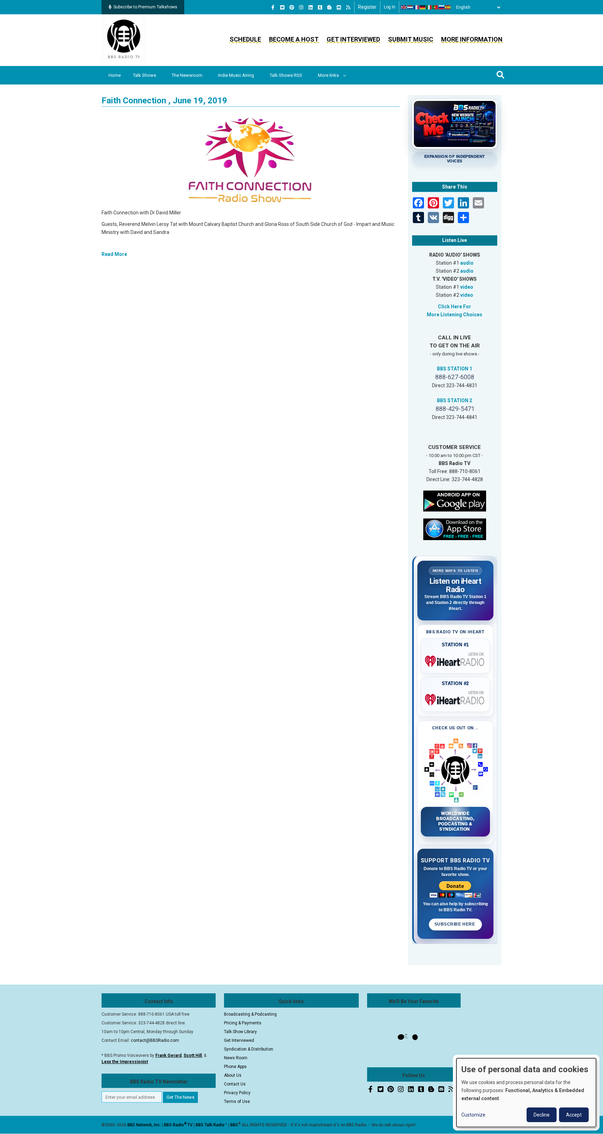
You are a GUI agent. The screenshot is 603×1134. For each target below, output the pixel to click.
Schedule (245, 39)
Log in (389, 7)
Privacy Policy (237, 1092)
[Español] (448, 7)
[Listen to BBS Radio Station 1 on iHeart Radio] (455, 659)
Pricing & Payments (242, 1023)
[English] (404, 7)
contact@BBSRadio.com (155, 1040)
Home (115, 75)
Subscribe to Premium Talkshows (145, 7)
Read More (114, 254)
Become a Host (294, 39)
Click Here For (454, 306)
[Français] (417, 7)
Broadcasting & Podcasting (250, 1014)
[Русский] (442, 7)
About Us (232, 1075)
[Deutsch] (423, 7)
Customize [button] (473, 1115)
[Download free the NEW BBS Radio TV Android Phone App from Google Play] (454, 500)
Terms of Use (237, 1101)
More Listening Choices (454, 314)
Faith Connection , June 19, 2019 (164, 100)
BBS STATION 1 (454, 368)
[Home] (124, 40)
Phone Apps (235, 1066)
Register (367, 7)
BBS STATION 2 (454, 400)
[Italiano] (429, 7)
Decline (542, 1115)
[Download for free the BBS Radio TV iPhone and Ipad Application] (454, 528)
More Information (471, 39)
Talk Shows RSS (286, 75)
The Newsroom (187, 75)
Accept (574, 1115)
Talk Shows (144, 75)
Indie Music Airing (236, 75)
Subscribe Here (455, 924)
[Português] (435, 7)
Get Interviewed (353, 39)
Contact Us (235, 1084)
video (466, 287)
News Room (235, 1057)
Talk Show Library (240, 1031)
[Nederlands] (410, 7)
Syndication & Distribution (248, 1049)
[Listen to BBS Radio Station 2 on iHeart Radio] (455, 698)
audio (467, 263)
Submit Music (410, 39)
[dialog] (526, 1092)
